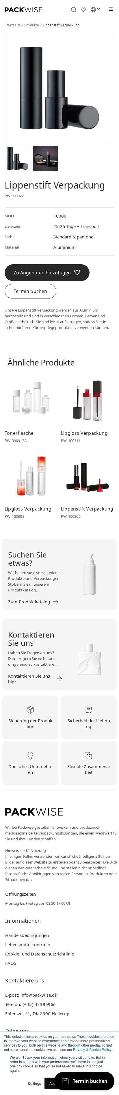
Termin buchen (30, 291)
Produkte (31, 25)
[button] (109, 9)
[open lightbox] (17, 158)
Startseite (13, 25)
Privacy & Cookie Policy (92, 1049)
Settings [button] (34, 1083)
